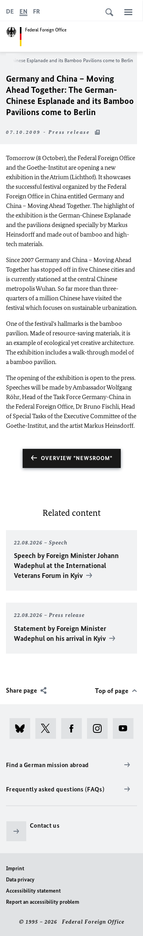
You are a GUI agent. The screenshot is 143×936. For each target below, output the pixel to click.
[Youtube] (126, 728)
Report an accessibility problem (42, 902)
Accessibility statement (33, 890)
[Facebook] (74, 728)
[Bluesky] (22, 728)
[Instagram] (100, 728)
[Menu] (128, 12)
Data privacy (20, 879)
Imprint (15, 868)
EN (23, 11)
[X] (48, 728)
